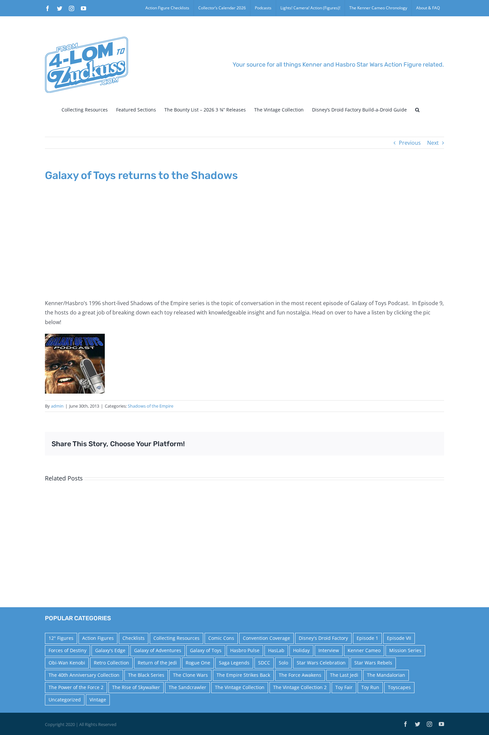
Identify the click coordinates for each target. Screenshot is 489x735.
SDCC (264, 662)
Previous (410, 142)
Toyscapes (399, 687)
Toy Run (370, 687)
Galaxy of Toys (206, 650)
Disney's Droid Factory (323, 638)
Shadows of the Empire (150, 406)
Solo (283, 662)
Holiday (301, 650)
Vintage (97, 699)
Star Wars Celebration (321, 662)
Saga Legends (234, 662)
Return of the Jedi (157, 662)
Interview (328, 650)
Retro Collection (111, 662)
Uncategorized (65, 699)
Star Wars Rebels (373, 662)
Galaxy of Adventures (157, 650)
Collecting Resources (176, 638)
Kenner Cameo (364, 650)
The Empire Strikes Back (243, 675)
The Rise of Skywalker (136, 687)
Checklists (133, 638)
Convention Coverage (266, 638)
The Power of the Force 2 (76, 687)
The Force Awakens (300, 675)
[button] (417, 109)
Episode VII (399, 638)
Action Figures (98, 638)
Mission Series (405, 650)
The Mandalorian (386, 675)
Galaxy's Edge (110, 650)
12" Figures (61, 638)
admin (57, 406)
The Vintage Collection (239, 687)
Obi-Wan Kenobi (67, 662)
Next (433, 142)
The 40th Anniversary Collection (84, 675)
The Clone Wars (190, 675)
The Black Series (146, 675)
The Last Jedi (344, 675)
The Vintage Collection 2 (300, 687)
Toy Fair (344, 687)
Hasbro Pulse (244, 650)
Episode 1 (367, 638)
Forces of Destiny (67, 650)
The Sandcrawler (187, 687)
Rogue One (198, 662)
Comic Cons (221, 638)
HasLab (276, 650)
